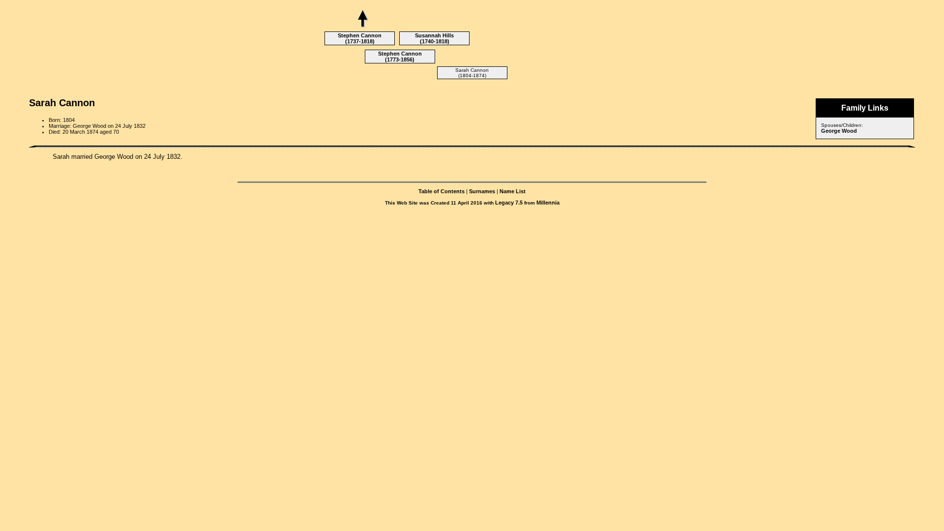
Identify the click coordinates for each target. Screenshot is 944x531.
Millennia (548, 203)
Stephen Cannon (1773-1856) (400, 56)
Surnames (482, 191)
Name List (513, 191)
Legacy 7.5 (509, 203)
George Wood (839, 131)
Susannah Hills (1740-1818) (434, 38)
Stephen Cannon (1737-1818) (360, 38)
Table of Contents (441, 191)
